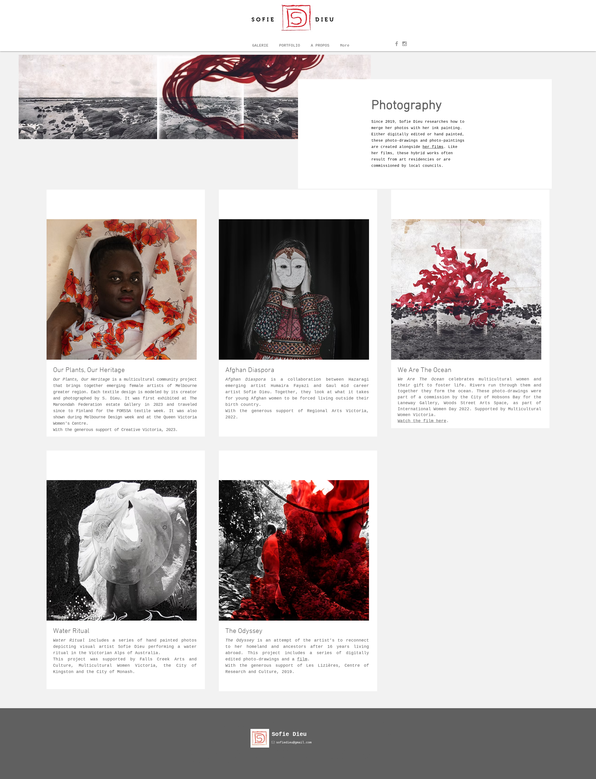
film (302, 659)
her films (433, 147)
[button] (320, 44)
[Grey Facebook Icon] (396, 44)
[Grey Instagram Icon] (404, 44)
